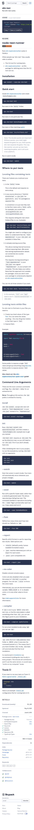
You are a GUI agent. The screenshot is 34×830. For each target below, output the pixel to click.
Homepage (5, 752)
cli (14, 766)
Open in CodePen (15, 30)
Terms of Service (22, 811)
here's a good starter (14, 677)
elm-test (9, 766)
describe (28, 366)
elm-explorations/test (13, 51)
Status (19, 805)
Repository (5, 757)
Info (30, 721)
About (4, 808)
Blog (18, 808)
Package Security (7, 750)
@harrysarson (9, 781)
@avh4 (7, 774)
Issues (4, 755)
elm (4, 766)
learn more (16, 716)
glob (22, 127)
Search (24, 3)
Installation (17, 655)
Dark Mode (20, 813)
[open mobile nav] (30, 3)
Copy (6, 30)
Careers (4, 811)
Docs (3, 805)
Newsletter (5, 798)
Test (6, 317)
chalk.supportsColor (12, 598)
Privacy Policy (6, 814)
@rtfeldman (8, 777)
